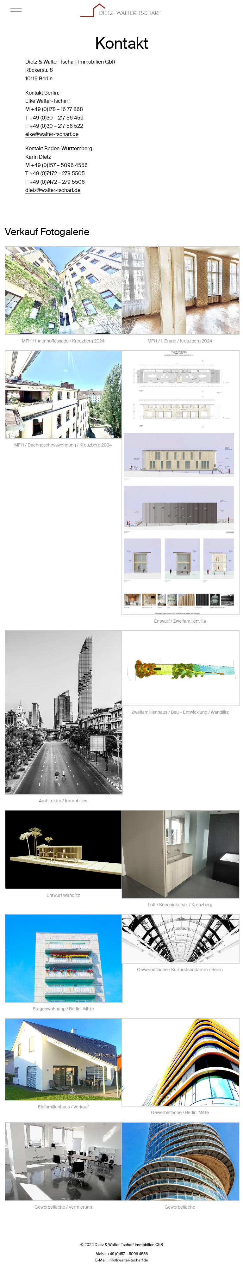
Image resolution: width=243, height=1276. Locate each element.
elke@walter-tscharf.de (51, 134)
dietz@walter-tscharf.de (52, 190)
